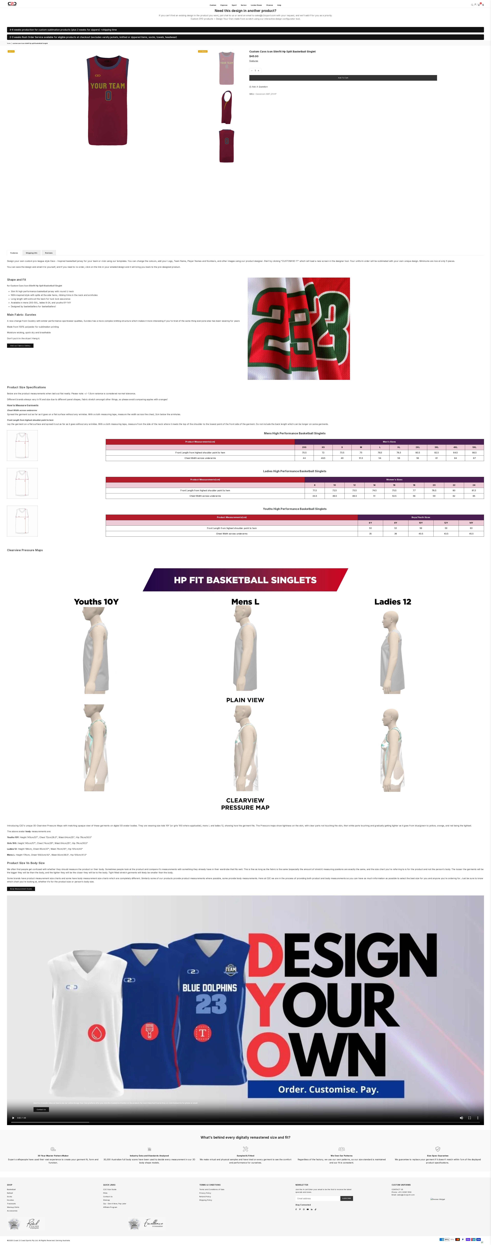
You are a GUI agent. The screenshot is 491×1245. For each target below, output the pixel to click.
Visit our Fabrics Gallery (20, 346)
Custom (213, 5)
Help (279, 5)
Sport (234, 5)
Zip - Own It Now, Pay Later (114, 1204)
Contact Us (41, 1109)
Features (253, 61)
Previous (9, 101)
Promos (269, 5)
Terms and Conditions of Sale (211, 1189)
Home (8, 43)
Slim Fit (11, 51)
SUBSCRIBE (346, 1198)
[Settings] (482, 5)
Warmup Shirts (13, 1207)
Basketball (11, 1189)
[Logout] (475, 5)
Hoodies (10, 1200)
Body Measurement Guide (21, 889)
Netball (10, 1193)
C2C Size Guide (109, 1189)
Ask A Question (259, 86)
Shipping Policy (205, 1200)
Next (206, 101)
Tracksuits (11, 1204)
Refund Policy (205, 1197)
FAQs (105, 1193)
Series (243, 5)
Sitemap (106, 1200)
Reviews (49, 253)
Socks (9, 1197)
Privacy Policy (205, 1193)
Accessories (12, 1211)
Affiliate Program (110, 1207)
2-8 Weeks (203, 51)
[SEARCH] (472, 5)
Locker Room (256, 5)
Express (224, 5)
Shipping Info (31, 253)
